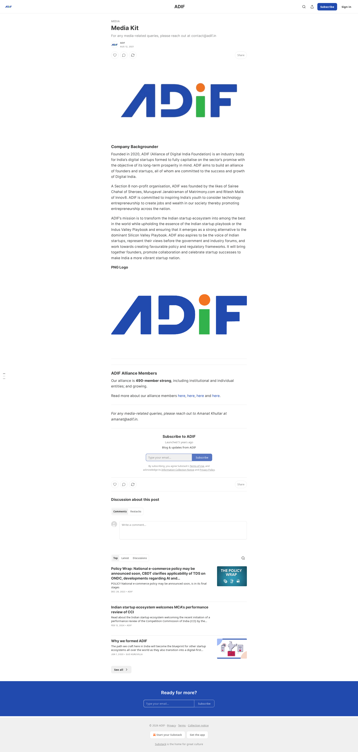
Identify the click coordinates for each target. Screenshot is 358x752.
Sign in (346, 7)
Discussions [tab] (140, 558)
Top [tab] (115, 558)
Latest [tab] (125, 558)
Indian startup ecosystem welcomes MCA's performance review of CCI (159, 609)
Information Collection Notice (177, 469)
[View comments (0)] (124, 55)
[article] (179, 582)
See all (118, 669)
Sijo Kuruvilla (134, 654)
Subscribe (327, 7)
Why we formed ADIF (129, 641)
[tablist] (127, 511)
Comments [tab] (120, 511)
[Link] (106, 147)
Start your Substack (169, 735)
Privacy (171, 725)
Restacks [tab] (135, 511)
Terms (182, 725)
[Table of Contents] (4, 376)
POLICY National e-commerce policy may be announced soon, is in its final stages (159, 585)
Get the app (197, 735)
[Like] (115, 55)
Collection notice (198, 725)
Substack (160, 744)
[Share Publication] (312, 6)
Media (115, 21)
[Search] (304, 6)
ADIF (122, 43)
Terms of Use (197, 466)
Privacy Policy (207, 469)
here (181, 396)
